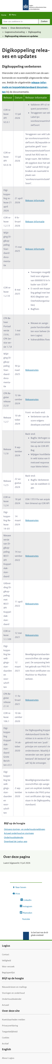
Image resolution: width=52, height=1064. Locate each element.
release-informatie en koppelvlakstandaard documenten (25, 87)
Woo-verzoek (8, 966)
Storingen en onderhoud (13, 993)
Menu (13, 14)
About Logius (8, 1058)
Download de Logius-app (15, 841)
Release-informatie (34, 200)
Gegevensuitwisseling (15, 32)
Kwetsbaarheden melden (13, 1019)
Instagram (27, 906)
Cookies (5, 1037)
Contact (5, 954)
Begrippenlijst (8, 972)
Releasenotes (32, 370)
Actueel (5, 1005)
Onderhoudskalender (13, 837)
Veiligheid (6, 960)
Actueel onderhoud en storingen (19, 833)
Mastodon (27, 912)
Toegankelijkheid (9, 1031)
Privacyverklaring (10, 1025)
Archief (5, 1043)
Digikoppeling (34, 32)
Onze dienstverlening (20, 27)
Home (3, 15)
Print (17, 893)
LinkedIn (27, 900)
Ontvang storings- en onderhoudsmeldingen (24, 829)
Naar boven (20, 887)
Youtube (26, 919)
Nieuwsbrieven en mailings (14, 987)
